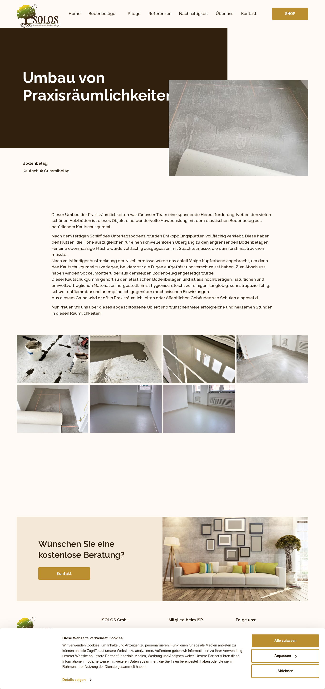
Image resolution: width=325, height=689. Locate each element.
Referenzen (160, 13)
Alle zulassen (285, 640)
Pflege (134, 13)
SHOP (290, 13)
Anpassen (282, 656)
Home (75, 13)
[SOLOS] (38, 17)
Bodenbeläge (102, 13)
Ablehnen (285, 671)
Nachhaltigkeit (193, 13)
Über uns (224, 13)
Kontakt (248, 13)
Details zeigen (74, 680)
